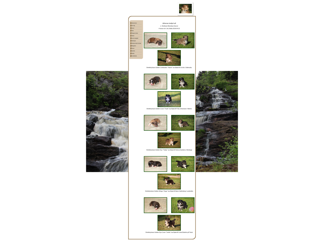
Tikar (132, 30)
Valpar (132, 35)
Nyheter (133, 50)
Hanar (132, 28)
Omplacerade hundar (136, 43)
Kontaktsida (134, 56)
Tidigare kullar (134, 33)
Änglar (132, 53)
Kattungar (133, 40)
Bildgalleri (133, 45)
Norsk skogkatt (134, 38)
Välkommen (134, 23)
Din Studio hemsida (162, 242)
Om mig (133, 25)
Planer (132, 48)
